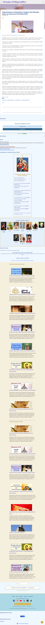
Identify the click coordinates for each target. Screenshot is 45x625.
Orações (20, 596)
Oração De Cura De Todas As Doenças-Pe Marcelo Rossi (22, 332)
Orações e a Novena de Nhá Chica (17, 532)
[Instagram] (17, 600)
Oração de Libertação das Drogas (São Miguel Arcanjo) (21, 275)
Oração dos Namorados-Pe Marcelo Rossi (18, 571)
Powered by (20, 133)
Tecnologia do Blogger (23, 623)
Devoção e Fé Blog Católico (14, 2)
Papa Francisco (17, 100)
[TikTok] (31, 600)
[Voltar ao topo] (42, 622)
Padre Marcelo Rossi (5, 148)
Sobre (17, 596)
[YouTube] (21, 600)
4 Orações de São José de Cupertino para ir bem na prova (22, 313)
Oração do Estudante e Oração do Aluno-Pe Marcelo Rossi (22, 390)
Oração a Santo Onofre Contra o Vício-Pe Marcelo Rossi (22, 350)
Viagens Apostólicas (25, 100)
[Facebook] (14, 600)
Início (13, 596)
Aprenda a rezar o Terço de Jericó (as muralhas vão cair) (22, 294)
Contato (25, 596)
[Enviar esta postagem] (3, 98)
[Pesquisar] (27, 2)
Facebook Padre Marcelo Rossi (7, 150)
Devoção (4, 100)
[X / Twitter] (24, 600)
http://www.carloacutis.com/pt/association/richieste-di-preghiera (22, 260)
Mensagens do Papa (10, 100)
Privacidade (30, 596)
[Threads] (27, 600)
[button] (3, 18)
